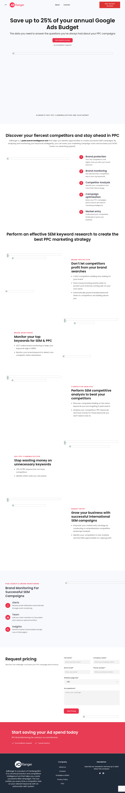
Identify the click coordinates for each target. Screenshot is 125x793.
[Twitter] (99, 773)
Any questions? (69, 688)
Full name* (68, 658)
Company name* (100, 658)
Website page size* (71, 678)
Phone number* (99, 668)
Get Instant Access (110, 5)
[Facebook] (103, 773)
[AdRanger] (17, 4)
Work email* (68, 668)
